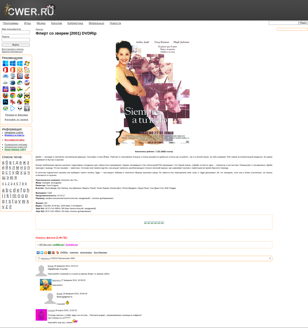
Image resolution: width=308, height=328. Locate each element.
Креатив (56, 23)
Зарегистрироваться (12, 51)
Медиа (41, 23)
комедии (74, 252)
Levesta (51, 310)
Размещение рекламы (16, 144)
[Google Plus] (53, 252)
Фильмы (39, 29)
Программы (11, 23)
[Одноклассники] (46, 252)
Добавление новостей (16, 147)
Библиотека (75, 23)
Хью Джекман (100, 252)
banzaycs (45, 258)
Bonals (51, 266)
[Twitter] (42, 252)
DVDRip (64, 252)
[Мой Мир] (49, 252)
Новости (115, 23)
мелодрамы (86, 252)
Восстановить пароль (13, 49)
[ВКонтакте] (38, 252)
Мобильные (96, 23)
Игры (27, 23)
